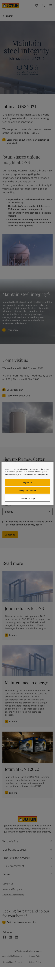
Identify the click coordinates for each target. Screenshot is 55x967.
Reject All (27, 482)
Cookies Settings (27, 498)
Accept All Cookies (27, 490)
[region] (27, 483)
